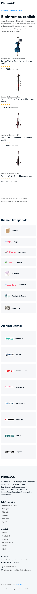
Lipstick (4, 522)
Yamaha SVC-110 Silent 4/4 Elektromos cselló (17, 100)
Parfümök (15, 273)
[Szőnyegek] (7, 308)
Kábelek (4, 533)
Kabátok (4, 546)
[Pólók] (8, 242)
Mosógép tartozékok (19, 296)
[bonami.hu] (9, 419)
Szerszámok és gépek (9, 505)
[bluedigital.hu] (9, 403)
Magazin (21, 589)
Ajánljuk (27, 589)
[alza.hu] (9, 354)
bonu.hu (18, 436)
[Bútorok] (7, 230)
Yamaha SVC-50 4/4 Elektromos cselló (17, 176)
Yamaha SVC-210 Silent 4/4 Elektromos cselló (17, 138)
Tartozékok (5, 518)
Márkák (8, 589)
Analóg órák (6, 536)
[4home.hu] (9, 338)
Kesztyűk (5, 539)
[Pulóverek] (11, 252)
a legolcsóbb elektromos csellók (18, 201)
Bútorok (15, 231)
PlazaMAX (4, 10)
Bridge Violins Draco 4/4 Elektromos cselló (16, 62)
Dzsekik (19, 262)
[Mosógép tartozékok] (7, 295)
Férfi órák (5, 512)
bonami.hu (19, 419)
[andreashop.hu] (9, 370)
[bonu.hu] (9, 435)
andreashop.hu (21, 371)
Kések (4, 549)
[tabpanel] (18, 111)
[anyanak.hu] (9, 386)
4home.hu (19, 338)
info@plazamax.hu (10, 567)
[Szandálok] (11, 284)
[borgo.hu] (9, 451)
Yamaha (3, 97)
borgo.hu (18, 452)
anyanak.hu (19, 387)
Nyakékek (5, 515)
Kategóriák (15, 589)
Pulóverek (22, 252)
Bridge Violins (5, 58)
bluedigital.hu (20, 403)
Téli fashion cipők (7, 542)
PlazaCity (19, 585)
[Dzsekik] (10, 262)
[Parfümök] (7, 273)
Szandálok (22, 285)
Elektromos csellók (16, 10)
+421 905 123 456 (10, 562)
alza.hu (18, 355)
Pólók (16, 242)
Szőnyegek (16, 308)
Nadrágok (5, 509)
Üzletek (3, 589)
